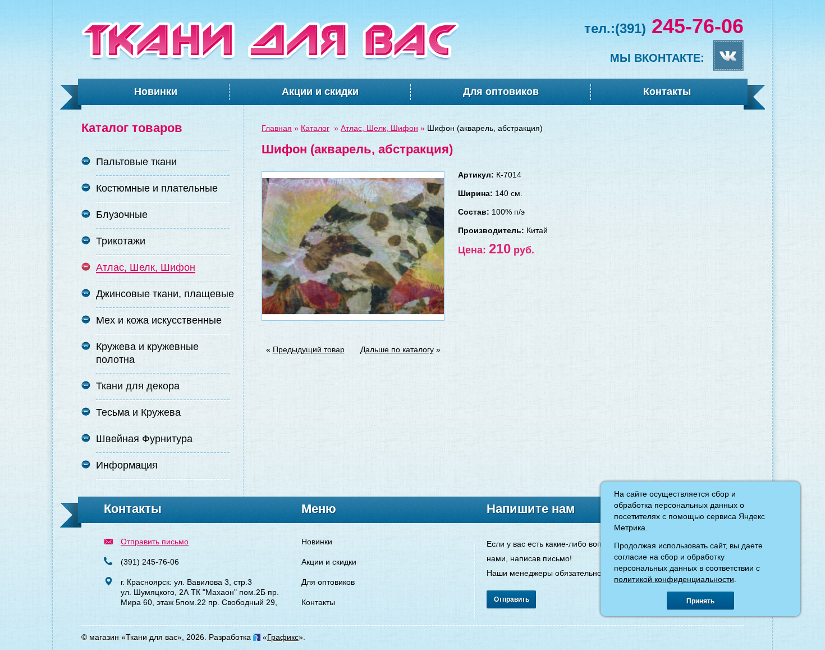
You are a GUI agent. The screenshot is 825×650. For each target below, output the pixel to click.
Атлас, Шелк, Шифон (379, 128)
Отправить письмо (155, 541)
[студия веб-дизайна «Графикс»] (256, 637)
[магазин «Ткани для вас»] (270, 58)
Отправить (511, 599)
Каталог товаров (131, 128)
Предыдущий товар (309, 349)
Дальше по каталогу (397, 349)
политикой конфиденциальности (674, 579)
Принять (700, 601)
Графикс (283, 637)
